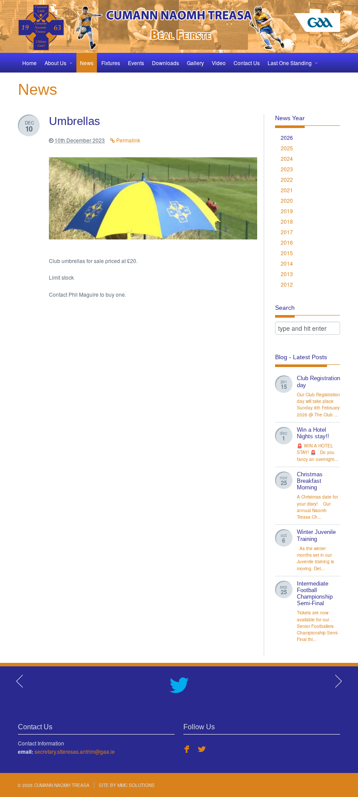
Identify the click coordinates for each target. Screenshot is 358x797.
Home (29, 62)
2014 (287, 263)
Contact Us (247, 62)
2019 (287, 211)
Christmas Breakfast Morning (310, 481)
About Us (55, 62)
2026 (287, 137)
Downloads (165, 62)
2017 (287, 232)
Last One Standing (290, 62)
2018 (287, 221)
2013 (287, 273)
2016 (287, 242)
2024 (287, 158)
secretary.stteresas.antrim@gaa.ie (74, 751)
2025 (287, 148)
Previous (20, 681)
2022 (287, 179)
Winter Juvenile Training (316, 535)
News (86, 62)
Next (337, 681)
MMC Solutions (136, 785)
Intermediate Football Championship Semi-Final (315, 593)
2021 (287, 190)
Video (219, 62)
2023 (287, 169)
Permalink (127, 140)
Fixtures (110, 62)
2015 (287, 252)
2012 (287, 284)
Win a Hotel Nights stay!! (313, 433)
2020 (287, 200)
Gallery (195, 62)
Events (136, 62)
